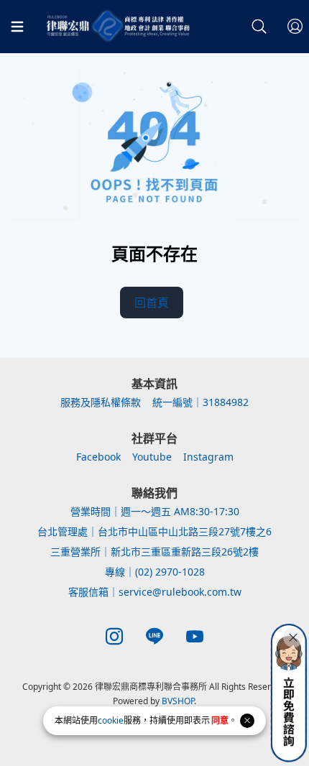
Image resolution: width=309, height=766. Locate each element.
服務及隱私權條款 (100, 402)
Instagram (208, 456)
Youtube (152, 456)
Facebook (98, 456)
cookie (111, 720)
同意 (220, 720)
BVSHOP (178, 701)
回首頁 (151, 302)
